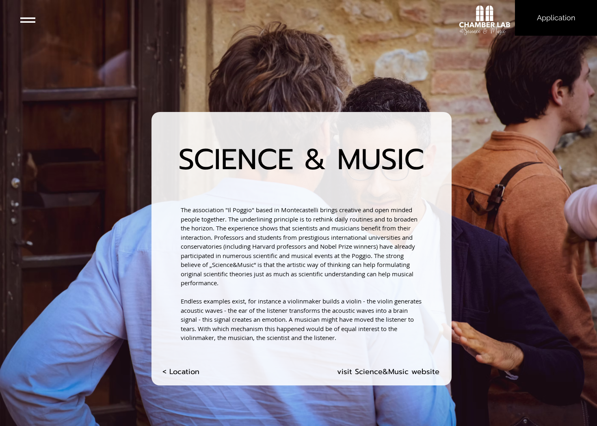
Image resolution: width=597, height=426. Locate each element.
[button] (27, 20)
